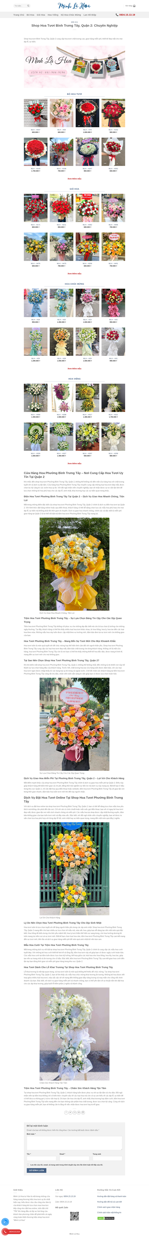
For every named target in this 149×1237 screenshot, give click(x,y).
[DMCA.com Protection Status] (106, 1218)
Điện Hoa (74, 22)
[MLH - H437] (35, 113)
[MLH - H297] (87, 437)
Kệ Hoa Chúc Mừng (71, 15)
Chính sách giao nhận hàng (108, 1207)
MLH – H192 (113, 130)
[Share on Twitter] (70, 1113)
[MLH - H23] (87, 303)
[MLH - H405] (113, 208)
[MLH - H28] (61, 342)
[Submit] (28, 6)
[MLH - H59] (61, 113)
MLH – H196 (61, 169)
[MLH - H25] (113, 303)
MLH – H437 (35, 130)
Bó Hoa (30, 15)
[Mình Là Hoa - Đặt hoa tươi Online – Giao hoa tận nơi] (74, 6)
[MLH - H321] (113, 398)
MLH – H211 (61, 225)
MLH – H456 (35, 415)
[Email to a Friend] (74, 1113)
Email (62, 1154)
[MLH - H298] (61, 398)
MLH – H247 (87, 169)
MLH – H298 (61, 415)
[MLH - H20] (61, 303)
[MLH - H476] (35, 247)
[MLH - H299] (113, 437)
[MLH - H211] (61, 208)
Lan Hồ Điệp (90, 15)
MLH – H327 (61, 453)
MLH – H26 (35, 358)
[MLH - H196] (61, 152)
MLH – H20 (61, 320)
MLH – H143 (35, 169)
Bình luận (31, 1134)
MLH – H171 (35, 225)
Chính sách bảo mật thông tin (109, 1213)
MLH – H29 (87, 358)
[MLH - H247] (87, 152)
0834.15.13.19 (70, 1196)
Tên (29, 1154)
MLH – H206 (87, 263)
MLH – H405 (113, 225)
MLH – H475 (61, 263)
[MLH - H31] (113, 342)
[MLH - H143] (35, 152)
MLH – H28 (61, 358)
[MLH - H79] (87, 113)
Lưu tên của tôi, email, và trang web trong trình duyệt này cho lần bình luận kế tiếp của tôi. (66, 1165)
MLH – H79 (87, 130)
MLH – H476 (35, 263)
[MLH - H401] (113, 247)
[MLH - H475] (61, 247)
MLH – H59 (61, 130)
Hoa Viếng (53, 15)
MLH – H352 (113, 169)
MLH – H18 (35, 320)
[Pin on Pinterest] (79, 1113)
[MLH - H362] (87, 208)
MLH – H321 (113, 415)
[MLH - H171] (35, 208)
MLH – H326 (35, 453)
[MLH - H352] (113, 152)
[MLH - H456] (35, 398)
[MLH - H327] (61, 437)
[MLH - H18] (35, 303)
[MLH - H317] (87, 398)
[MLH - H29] (87, 342)
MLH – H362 (87, 225)
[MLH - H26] (35, 342)
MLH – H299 (113, 453)
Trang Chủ (18, 15)
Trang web (97, 1154)
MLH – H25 (113, 320)
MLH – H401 (113, 263)
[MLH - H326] (35, 437)
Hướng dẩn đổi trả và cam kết (109, 1202)
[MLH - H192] (113, 113)
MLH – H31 (113, 358)
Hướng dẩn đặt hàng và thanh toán (111, 1196)
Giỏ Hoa (41, 15)
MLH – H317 (87, 415)
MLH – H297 (87, 453)
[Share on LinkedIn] (83, 1113)
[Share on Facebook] (66, 1113)
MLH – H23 (87, 320)
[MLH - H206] (87, 247)
